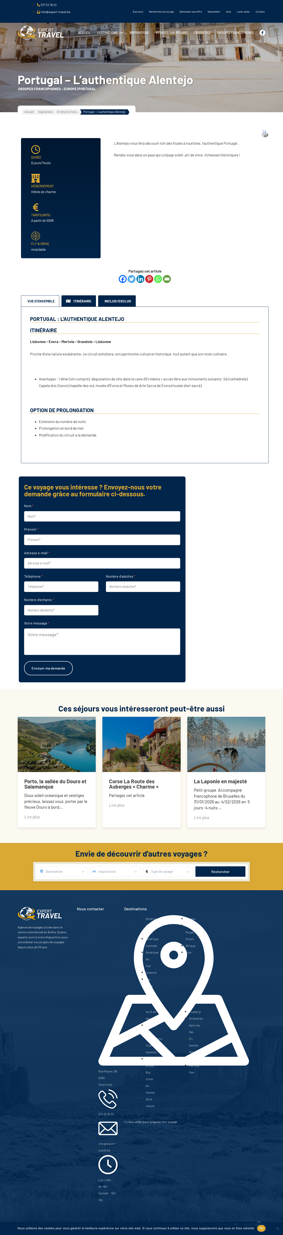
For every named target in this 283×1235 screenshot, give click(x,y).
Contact (260, 11)
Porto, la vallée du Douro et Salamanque (55, 784)
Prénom (31, 529)
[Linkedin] (140, 279)
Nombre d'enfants (39, 600)
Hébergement (42, 186)
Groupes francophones (39, 89)
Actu (228, 11)
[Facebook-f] (262, 33)
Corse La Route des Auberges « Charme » (134, 784)
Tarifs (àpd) (40, 215)
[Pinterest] (149, 279)
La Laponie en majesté (220, 781)
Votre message (36, 623)
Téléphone (33, 576)
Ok (261, 1228)
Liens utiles (243, 11)
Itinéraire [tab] (82, 301)
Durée (36, 157)
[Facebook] (123, 279)
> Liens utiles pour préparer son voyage (150, 1122)
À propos (138, 11)
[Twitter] (132, 279)
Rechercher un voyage (161, 11)
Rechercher (220, 871)
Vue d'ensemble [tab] (41, 301)
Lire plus (32, 816)
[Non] (277, 1228)
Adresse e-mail (37, 553)
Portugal (87, 89)
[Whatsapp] (158, 279)
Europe (70, 89)
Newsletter (214, 11)
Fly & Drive (40, 244)
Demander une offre (191, 11)
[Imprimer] (265, 135)
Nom (28, 506)
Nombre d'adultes (120, 576)
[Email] (167, 279)
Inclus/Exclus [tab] (118, 301)
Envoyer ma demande (48, 668)
